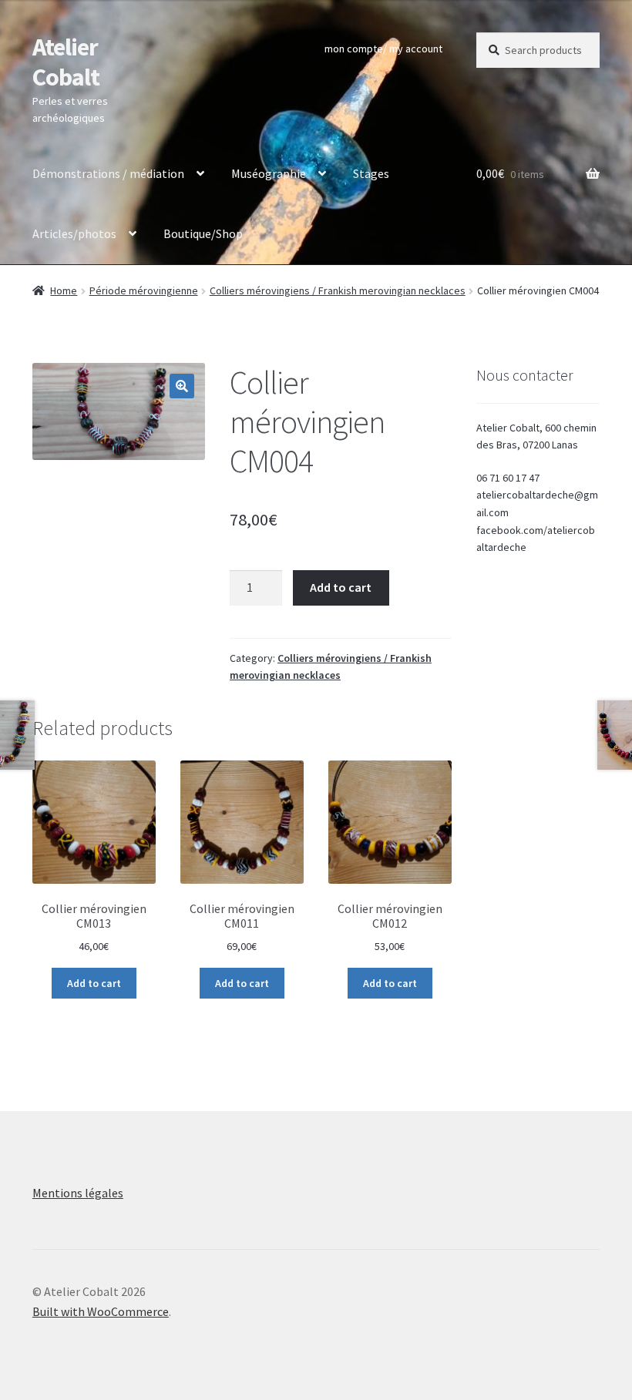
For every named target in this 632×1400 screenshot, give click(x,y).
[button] (182, 386)
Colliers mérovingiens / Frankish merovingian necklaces (338, 290)
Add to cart (340, 587)
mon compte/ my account (383, 48)
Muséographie (268, 173)
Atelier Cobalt (65, 62)
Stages (371, 173)
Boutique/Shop (203, 233)
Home (63, 290)
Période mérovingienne (143, 290)
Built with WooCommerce (100, 1311)
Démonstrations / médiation (108, 173)
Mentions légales (77, 1192)
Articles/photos (74, 233)
